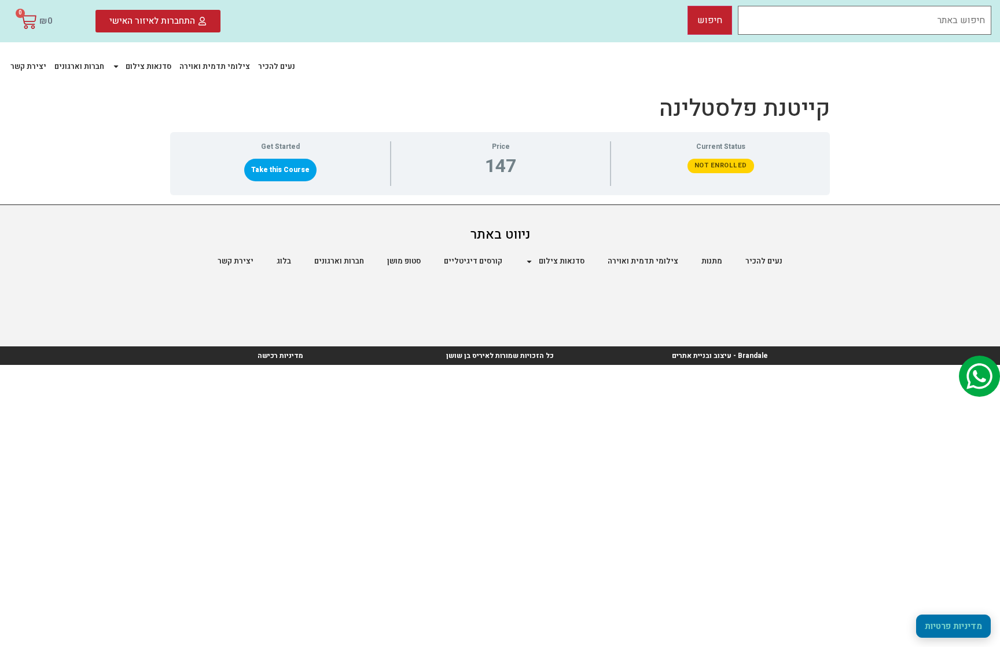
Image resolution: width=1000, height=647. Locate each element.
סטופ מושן (404, 260)
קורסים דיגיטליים (473, 260)
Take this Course (280, 170)
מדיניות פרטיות (953, 626)
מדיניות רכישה (280, 355)
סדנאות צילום (148, 66)
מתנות (711, 260)
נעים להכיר (276, 66)
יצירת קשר (28, 66)
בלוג (284, 260)
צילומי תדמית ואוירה (214, 66)
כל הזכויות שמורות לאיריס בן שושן (500, 355)
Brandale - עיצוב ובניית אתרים (720, 355)
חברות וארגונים (79, 66)
